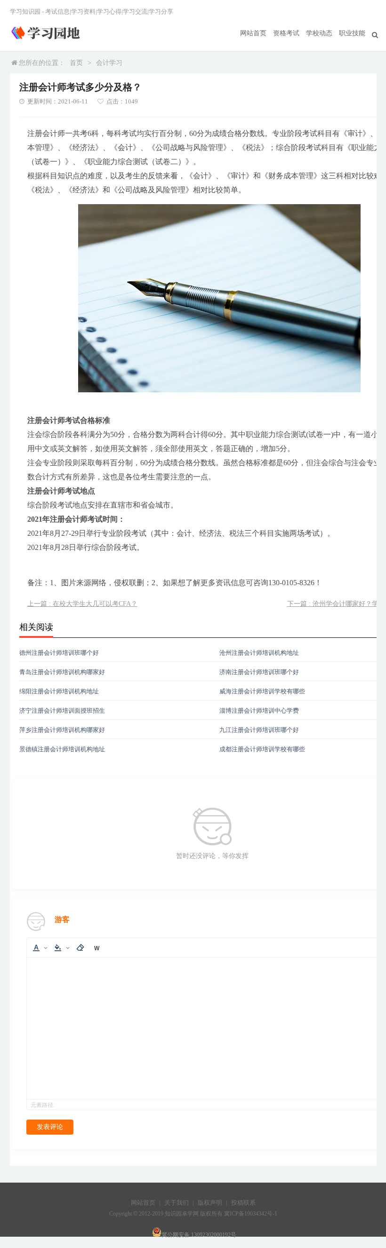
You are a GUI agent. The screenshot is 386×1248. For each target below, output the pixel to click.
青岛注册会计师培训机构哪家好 (62, 672)
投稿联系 (243, 1202)
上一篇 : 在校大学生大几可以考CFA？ (82, 603)
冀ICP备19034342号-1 (250, 1213)
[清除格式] (80, 947)
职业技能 (352, 33)
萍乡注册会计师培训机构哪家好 (62, 729)
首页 (76, 62)
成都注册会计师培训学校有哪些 (262, 749)
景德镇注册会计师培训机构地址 (62, 749)
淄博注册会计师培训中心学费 (259, 710)
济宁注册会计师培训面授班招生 (62, 710)
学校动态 (319, 33)
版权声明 (210, 1202)
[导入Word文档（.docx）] (96, 947)
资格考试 (286, 33)
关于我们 (176, 1202)
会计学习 (109, 62)
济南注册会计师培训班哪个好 (259, 672)
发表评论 (50, 1126)
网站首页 (253, 33)
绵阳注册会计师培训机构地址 (59, 691)
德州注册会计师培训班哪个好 (59, 652)
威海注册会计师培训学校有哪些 (262, 691)
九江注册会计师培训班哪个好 (259, 729)
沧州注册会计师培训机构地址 (259, 652)
